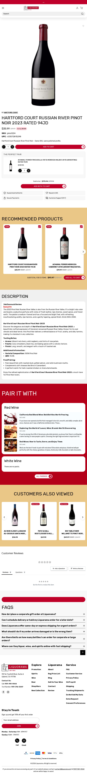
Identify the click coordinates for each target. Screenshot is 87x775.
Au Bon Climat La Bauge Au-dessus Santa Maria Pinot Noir (15, 532)
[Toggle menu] (3, 8)
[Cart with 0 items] (82, 8)
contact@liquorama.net (63, 769)
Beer (34, 682)
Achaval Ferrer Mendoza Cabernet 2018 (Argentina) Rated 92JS (64, 265)
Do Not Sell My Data (74, 695)
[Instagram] (8, 692)
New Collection (38, 691)
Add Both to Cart (42, 186)
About (50, 669)
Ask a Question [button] (60, 568)
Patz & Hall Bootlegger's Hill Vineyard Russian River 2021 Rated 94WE (43, 532)
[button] (83, 251)
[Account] (77, 8)
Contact (52, 686)
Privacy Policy (72, 678)
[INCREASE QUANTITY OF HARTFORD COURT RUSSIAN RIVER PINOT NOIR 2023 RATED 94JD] (12, 147)
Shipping (70, 686)
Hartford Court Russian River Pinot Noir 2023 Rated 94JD (22, 265)
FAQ (67, 669)
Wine (34, 678)
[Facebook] (3, 692)
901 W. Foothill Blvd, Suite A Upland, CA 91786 (13, 675)
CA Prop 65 (71, 682)
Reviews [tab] (5, 572)
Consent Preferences (75, 703)
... (43, 2)
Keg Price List (54, 674)
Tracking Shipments (75, 691)
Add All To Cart (73, 278)
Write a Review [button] (78, 568)
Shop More (36, 686)
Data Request (72, 699)
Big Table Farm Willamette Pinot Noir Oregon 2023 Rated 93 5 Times (72, 532)
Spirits (35, 674)
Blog (50, 678)
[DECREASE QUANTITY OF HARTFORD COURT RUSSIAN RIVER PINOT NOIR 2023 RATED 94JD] (4, 147)
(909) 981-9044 (78, 769)
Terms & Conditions (49, 758)
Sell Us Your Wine (55, 682)
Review (51, 691)
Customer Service (74, 674)
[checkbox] (39, 226)
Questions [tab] (18, 572)
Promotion (36, 669)
